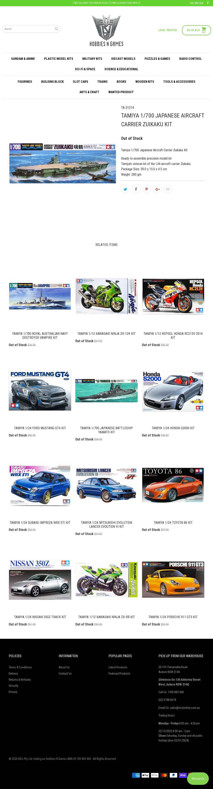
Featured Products (119, 673)
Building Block (52, 82)
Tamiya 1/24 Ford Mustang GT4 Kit (40, 390)
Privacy (13, 692)
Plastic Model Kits (58, 59)
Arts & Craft (89, 92)
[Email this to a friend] (167, 189)
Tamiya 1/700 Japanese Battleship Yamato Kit (106, 390)
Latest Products (118, 667)
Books (121, 82)
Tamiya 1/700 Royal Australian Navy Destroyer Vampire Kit (40, 296)
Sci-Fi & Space (85, 69)
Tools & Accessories (179, 82)
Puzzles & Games (157, 59)
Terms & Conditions (20, 667)
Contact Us (65, 673)
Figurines (25, 82)
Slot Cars (80, 82)
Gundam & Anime (23, 59)
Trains (102, 82)
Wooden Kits (144, 82)
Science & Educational (121, 69)
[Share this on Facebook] (136, 189)
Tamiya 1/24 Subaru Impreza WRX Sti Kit (40, 485)
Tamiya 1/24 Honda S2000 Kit (173, 390)
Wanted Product (121, 92)
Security (13, 685)
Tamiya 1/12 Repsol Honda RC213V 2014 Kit (173, 296)
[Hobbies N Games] (106, 30)
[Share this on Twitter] (125, 189)
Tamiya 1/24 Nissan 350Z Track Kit (40, 579)
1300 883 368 (196, 3)
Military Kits (92, 59)
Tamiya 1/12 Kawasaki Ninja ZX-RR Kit (106, 579)
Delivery (13, 673)
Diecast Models (123, 59)
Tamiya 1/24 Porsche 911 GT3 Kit (173, 579)
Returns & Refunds (20, 679)
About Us (64, 667)
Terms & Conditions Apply (124, 2)
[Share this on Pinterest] (146, 189)
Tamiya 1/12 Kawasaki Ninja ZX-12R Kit (106, 296)
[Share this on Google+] (157, 189)
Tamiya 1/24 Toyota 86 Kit (173, 485)
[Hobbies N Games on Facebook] (207, 3)
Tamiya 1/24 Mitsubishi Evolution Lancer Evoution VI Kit (106, 485)
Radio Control (190, 59)
